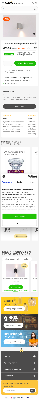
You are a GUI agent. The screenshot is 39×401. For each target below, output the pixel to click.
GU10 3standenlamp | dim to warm (14, 153)
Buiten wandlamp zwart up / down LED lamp (15, 278)
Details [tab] (19, 182)
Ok (32, 391)
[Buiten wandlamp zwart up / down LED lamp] (15, 270)
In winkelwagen (17, 287)
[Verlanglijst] (35, 3)
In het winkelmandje (26, 63)
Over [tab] (32, 182)
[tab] (19, 99)
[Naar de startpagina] (14, 3)
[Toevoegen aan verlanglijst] (35, 43)
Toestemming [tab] (7, 182)
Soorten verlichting (12, 369)
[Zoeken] (35, 8)
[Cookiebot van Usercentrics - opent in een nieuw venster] (28, 176)
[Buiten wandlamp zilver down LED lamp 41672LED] (19, 26)
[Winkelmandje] (37, 3)
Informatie (8, 376)
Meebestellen (21, 236)
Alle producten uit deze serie (16, 259)
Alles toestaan (19, 216)
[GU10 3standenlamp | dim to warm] (16, 168)
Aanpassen (18, 223)
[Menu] (2, 3)
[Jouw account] (32, 3)
